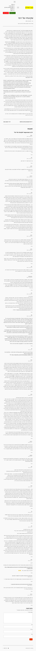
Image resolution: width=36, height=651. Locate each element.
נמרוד (31, 485)
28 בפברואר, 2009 (29, 136)
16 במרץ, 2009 (30, 576)
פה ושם (19, 23)
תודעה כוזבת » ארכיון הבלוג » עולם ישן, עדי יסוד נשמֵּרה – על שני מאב (22, 575)
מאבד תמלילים (29, 7)
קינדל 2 (9, 43)
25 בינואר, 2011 (30, 595)
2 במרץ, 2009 (30, 512)
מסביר (6, 61)
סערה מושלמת (12, 12)
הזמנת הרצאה (6, 12)
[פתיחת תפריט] (18, 7)
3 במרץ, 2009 (30, 560)
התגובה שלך (30, 612)
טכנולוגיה (24, 23)
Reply (32, 154)
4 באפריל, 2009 (29, 585)
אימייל (31, 629)
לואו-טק (22, 23)
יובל (31, 157)
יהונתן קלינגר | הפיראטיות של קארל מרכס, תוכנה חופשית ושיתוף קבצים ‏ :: (21, 584)
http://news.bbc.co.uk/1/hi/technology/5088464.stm (22, 354)
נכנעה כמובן (28, 77)
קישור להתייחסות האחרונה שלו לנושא (23, 309)
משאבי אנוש (5, 121)
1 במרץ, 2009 (30, 349)
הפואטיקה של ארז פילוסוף (24, 121)
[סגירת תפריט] (15, 2)
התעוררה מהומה (27, 34)
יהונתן (31, 135)
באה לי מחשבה (28, 23)
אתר (32, 634)
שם (32, 624)
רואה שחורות (30, 276)
